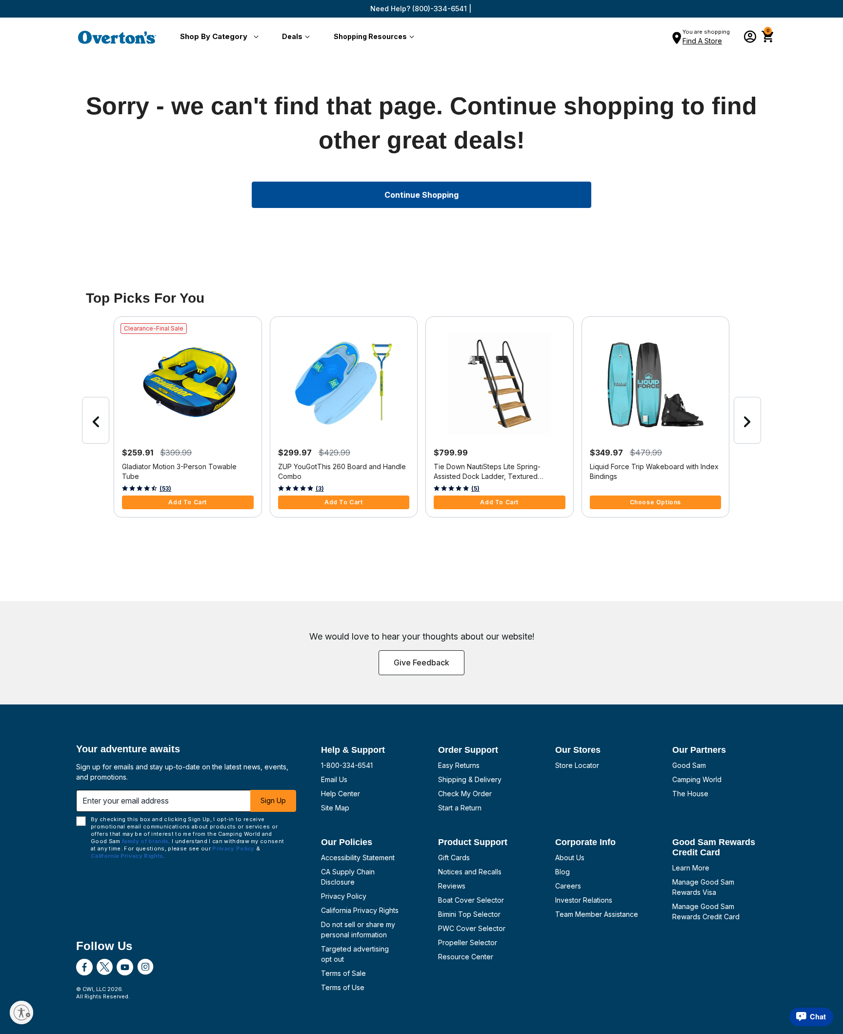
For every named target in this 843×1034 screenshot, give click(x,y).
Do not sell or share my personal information (358, 929)
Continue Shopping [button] (421, 195)
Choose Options (655, 502)
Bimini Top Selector (469, 914)
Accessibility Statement (358, 857)
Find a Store (702, 41)
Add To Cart (187, 502)
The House (690, 793)
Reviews (451, 886)
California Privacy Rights (360, 910)
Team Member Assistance (596, 914)
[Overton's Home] (117, 37)
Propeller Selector (467, 942)
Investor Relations (583, 900)
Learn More (690, 868)
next (747, 420)
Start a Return (460, 808)
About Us (569, 857)
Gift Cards (454, 857)
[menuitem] (217, 37)
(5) (475, 488)
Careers (568, 886)
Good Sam (689, 765)
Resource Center (465, 956)
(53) (165, 488)
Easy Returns (459, 765)
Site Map (335, 808)
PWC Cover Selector (471, 928)
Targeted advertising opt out (355, 954)
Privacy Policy (343, 896)
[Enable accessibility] (21, 1012)
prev (95, 420)
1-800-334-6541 (347, 765)
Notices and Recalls (470, 872)
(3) (320, 488)
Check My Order (465, 793)
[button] (217, 37)
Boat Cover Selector (471, 900)
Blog (562, 872)
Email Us (334, 779)
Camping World (697, 779)
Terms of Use (342, 987)
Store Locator (577, 765)
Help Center (340, 793)
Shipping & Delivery (470, 779)
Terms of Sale (343, 973)
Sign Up (273, 800)
